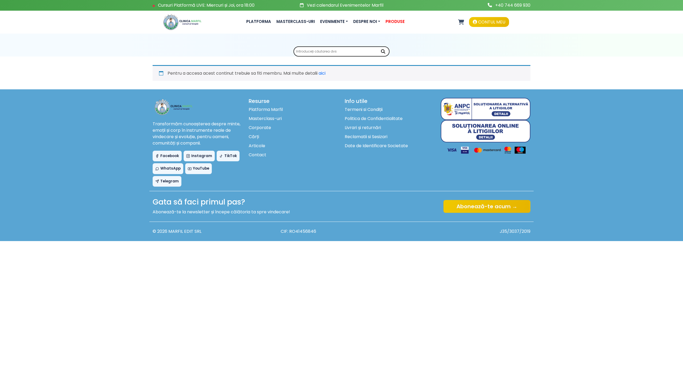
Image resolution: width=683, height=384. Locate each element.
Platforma (258, 21)
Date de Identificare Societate (376, 146)
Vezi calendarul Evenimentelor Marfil (345, 5)
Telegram (169, 181)
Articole (257, 146)
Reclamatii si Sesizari (366, 137)
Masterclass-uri (295, 21)
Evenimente (332, 21)
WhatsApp (170, 168)
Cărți (254, 137)
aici (322, 73)
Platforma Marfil (266, 109)
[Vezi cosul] (461, 22)
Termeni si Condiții (364, 109)
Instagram (201, 155)
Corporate (260, 128)
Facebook (169, 155)
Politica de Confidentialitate (374, 118)
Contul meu (491, 22)
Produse (395, 21)
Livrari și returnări (363, 128)
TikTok (230, 155)
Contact (257, 155)
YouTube (201, 168)
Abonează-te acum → (486, 206)
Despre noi (365, 21)
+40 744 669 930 (512, 5)
